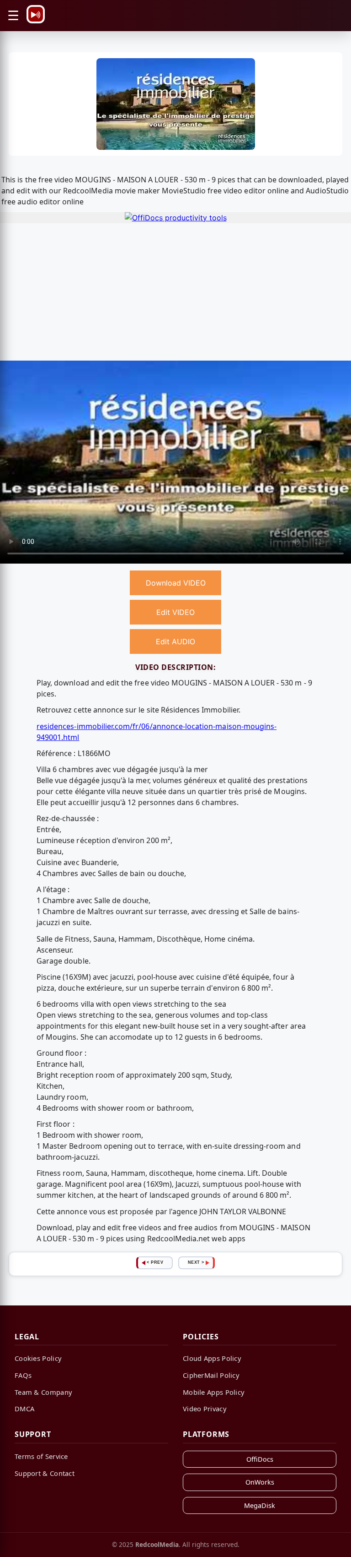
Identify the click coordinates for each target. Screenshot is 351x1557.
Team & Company (43, 1392)
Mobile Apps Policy (214, 1392)
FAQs (23, 1375)
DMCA (24, 1408)
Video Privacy (205, 1408)
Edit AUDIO (175, 641)
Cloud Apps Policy (212, 1358)
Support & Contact (44, 1473)
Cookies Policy (38, 1358)
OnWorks (259, 1482)
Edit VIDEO (175, 612)
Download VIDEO (176, 582)
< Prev (155, 1262)
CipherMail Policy (211, 1375)
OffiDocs (259, 1459)
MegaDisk (259, 1505)
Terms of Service (41, 1456)
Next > (196, 1262)
